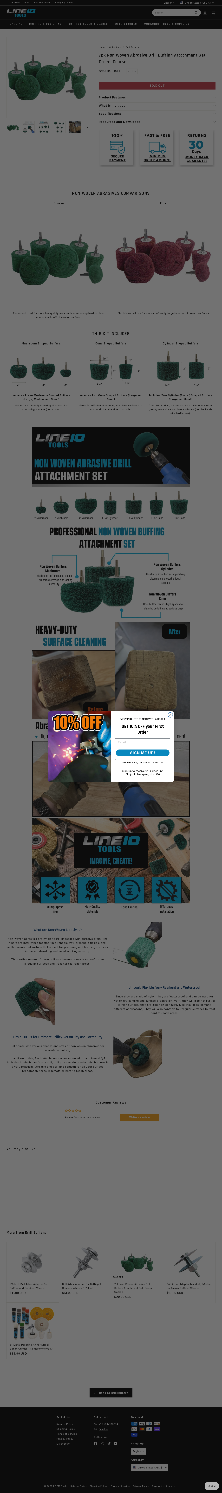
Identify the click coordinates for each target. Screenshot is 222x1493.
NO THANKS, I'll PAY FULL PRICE (143, 763)
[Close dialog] (170, 714)
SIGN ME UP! (142, 753)
